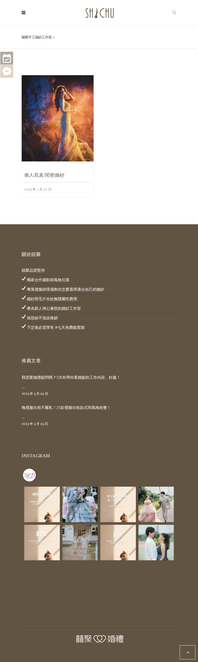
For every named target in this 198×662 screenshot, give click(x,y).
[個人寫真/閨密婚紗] (58, 118)
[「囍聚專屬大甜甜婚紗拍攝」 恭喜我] (80, 542)
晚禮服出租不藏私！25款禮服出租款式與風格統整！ (66, 408)
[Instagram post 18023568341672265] (42, 504)
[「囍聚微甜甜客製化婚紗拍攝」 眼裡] (156, 542)
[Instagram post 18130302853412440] (42, 542)
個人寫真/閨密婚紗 (44, 175)
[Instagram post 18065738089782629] (118, 542)
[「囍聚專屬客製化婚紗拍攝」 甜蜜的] (80, 504)
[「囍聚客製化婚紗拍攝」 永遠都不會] (156, 504)
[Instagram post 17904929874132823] (118, 504)
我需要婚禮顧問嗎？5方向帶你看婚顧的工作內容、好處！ (71, 377)
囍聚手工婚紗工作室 (37, 37)
